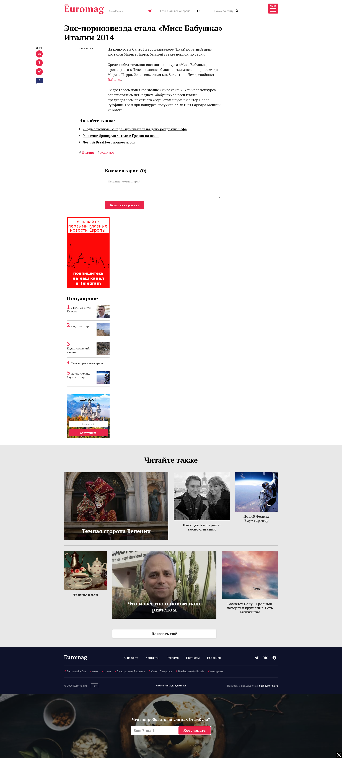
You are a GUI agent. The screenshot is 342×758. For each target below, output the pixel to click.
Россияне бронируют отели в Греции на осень (121, 135)
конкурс (106, 152)
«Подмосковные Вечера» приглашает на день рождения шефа (135, 129)
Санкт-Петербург (160, 671)
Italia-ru (114, 79)
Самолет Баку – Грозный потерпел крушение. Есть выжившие (250, 607)
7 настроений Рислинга (129, 671)
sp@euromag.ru (268, 685)
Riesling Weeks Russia (190, 671)
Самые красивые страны (87, 363)
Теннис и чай (85, 594)
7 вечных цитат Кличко (79, 309)
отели (106, 671)
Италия (86, 152)
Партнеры (193, 658)
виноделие (216, 671)
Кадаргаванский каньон (78, 350)
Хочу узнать (88, 433)
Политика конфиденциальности (171, 685)
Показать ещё (164, 633)
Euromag (84, 8)
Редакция (214, 658)
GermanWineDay (75, 671)
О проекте (131, 658)
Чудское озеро (80, 326)
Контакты (152, 658)
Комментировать (124, 205)
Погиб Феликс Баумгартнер (78, 375)
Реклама (173, 658)
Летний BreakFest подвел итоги (109, 142)
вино (93, 671)
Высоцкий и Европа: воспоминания (202, 527)
